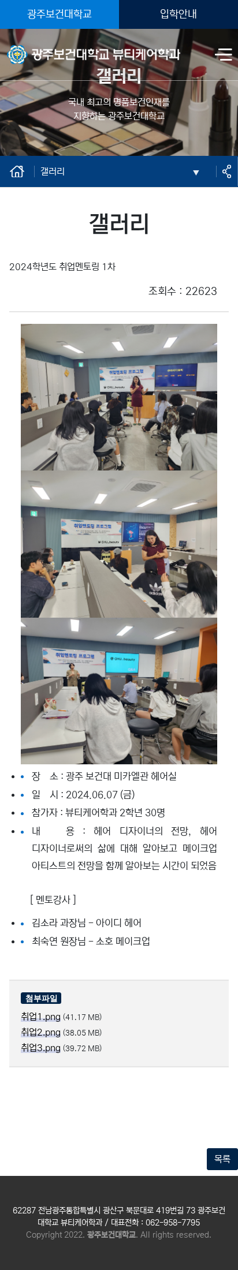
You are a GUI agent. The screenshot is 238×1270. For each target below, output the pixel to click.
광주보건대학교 (59, 14)
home (18, 171)
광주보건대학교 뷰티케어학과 (60, 47)
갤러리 (52, 171)
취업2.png (41, 1032)
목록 (222, 1159)
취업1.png (41, 1016)
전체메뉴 (224, 56)
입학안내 (178, 14)
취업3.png (41, 1048)
